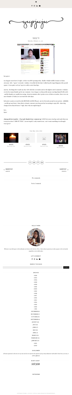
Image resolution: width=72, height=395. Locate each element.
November (34, 314)
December (34, 311)
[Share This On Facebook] (30, 162)
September (34, 319)
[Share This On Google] (42, 162)
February (34, 338)
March (34, 335)
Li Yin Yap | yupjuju (32, 393)
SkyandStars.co (50, 393)
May (34, 330)
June (34, 327)
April (34, 332)
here (32, 96)
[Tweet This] (34, 162)
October (34, 316)
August (34, 322)
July (34, 324)
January (34, 340)
